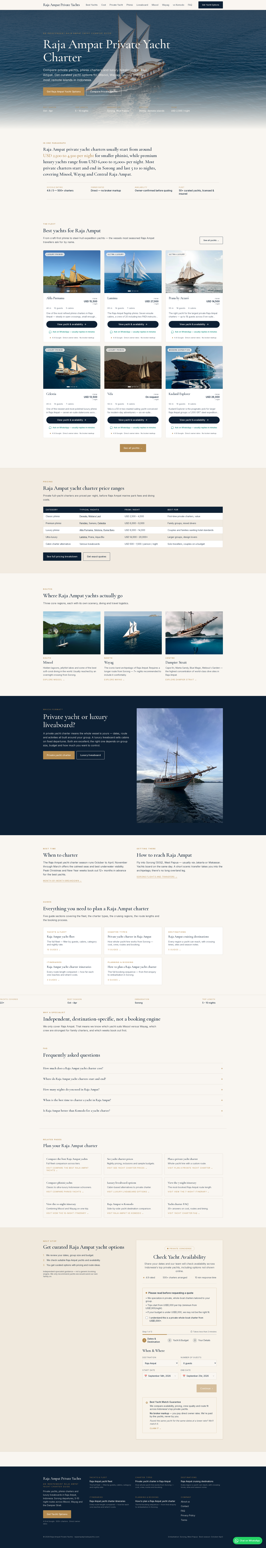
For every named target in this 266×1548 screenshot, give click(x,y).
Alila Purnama (86, 530)
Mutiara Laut (95, 516)
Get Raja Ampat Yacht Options (64, 91)
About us (185, 1501)
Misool (155, 5)
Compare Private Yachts (103, 91)
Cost (103, 5)
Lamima (83, 537)
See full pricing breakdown (62, 556)
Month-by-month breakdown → (62, 881)
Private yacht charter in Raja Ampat (153, 1481)
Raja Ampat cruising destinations (197, 1481)
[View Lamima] (132, 271)
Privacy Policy (188, 1515)
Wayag (165, 5)
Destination (149, 1357)
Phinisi (130, 5)
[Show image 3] (134, 386)
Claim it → (155, 1428)
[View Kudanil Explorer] (194, 367)
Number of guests (191, 1357)
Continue (206, 1388)
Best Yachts (92, 5)
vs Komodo (178, 5)
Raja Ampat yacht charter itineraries (107, 1501)
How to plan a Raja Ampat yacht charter (155, 1501)
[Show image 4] (74, 386)
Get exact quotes (96, 556)
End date (186, 1370)
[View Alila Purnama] (71, 271)
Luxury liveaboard (90, 755)
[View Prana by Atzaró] (194, 271)
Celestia (102, 523)
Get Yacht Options (210, 5)
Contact (185, 1506)
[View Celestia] (71, 367)
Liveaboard (142, 5)
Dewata (83, 516)
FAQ (190, 5)
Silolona (98, 530)
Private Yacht (116, 5)
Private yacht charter (59, 755)
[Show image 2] (71, 386)
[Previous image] (47, 271)
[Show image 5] (76, 386)
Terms (184, 1520)
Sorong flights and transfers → (157, 877)
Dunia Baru (108, 530)
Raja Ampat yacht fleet (101, 1481)
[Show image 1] (68, 386)
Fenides (84, 523)
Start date (148, 1370)
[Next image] (96, 271)
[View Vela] (132, 367)
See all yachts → (211, 240)
